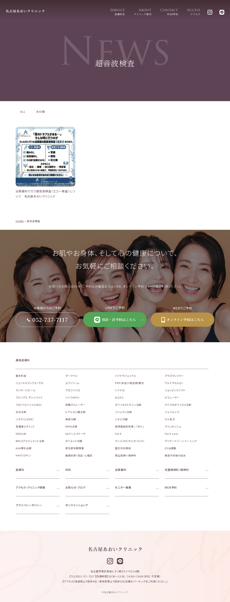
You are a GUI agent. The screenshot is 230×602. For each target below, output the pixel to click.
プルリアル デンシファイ (29, 397)
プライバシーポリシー (29, 505)
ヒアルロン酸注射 (75, 412)
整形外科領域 (123, 448)
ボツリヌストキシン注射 (128, 404)
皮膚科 (20, 470)
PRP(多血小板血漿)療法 (129, 383)
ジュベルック (172, 412)
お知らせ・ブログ (75, 487)
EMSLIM (21, 433)
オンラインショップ (76, 505)
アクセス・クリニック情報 (30, 487)
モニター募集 (123, 487)
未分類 (40, 112)
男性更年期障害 (74, 448)
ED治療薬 (170, 448)
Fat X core (171, 433)
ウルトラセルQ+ (174, 383)
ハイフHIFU (72, 397)
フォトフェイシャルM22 (29, 404)
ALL (22, 112)
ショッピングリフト (175, 390)
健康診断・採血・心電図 (78, 455)
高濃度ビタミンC (25, 426)
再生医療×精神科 (125, 455)
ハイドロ (120, 390)
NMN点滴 (71, 426)
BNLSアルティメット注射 (30, 441)
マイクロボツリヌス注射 (178, 404)
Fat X (118, 433)
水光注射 (21, 412)
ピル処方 (170, 419)
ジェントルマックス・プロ (29, 383)
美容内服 (70, 419)
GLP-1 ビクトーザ (75, 433)
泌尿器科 (120, 470)
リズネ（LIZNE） (25, 419)
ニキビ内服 (121, 419)
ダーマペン (71, 375)
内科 (68, 470)
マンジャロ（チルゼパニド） (130, 441)
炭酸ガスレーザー (75, 404)
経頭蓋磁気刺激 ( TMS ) (129, 426)
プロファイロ (72, 390)
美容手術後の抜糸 (175, 455)
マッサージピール (26, 390)
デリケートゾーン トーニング (181, 441)
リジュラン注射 (123, 412)
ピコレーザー (172, 397)
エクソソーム (72, 383)
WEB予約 (171, 487)
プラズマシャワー (174, 375)
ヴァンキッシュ (173, 426)
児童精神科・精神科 (177, 470)
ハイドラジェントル (125, 375)
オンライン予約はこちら (185, 319)
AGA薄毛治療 (23, 448)
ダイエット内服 (73, 441)
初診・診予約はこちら (118, 319)
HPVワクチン (23, 455)
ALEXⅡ (119, 397)
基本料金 (21, 375)
